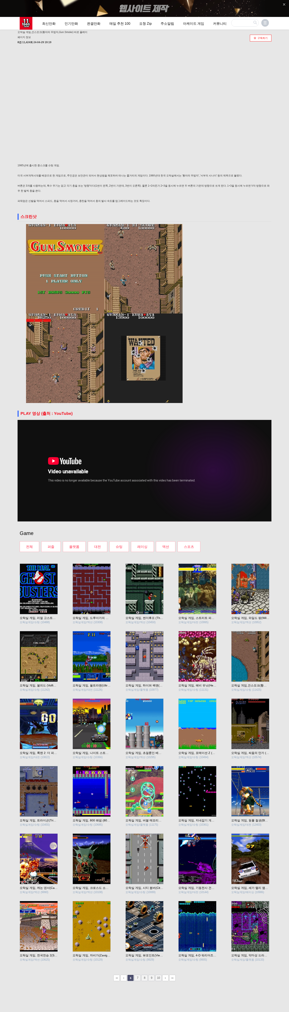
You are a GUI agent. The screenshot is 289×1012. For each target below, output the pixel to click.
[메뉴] (265, 23)
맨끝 (172, 978)
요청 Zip (145, 23)
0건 (20, 42)
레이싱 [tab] (142, 547)
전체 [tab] (29, 547)
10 (158, 977)
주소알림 (167, 23)
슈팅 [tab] (119, 547)
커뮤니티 (220, 23)
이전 (123, 978)
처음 (116, 978)
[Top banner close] (284, 4)
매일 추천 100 (119, 23)
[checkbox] (260, 38)
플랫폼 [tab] (74, 547)
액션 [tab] (165, 547)
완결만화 (93, 23)
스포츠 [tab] (189, 547)
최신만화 (49, 23)
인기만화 (71, 23)
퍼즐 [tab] (51, 547)
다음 (165, 978)
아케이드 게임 (193, 23)
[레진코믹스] (26, 23)
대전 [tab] (97, 547)
